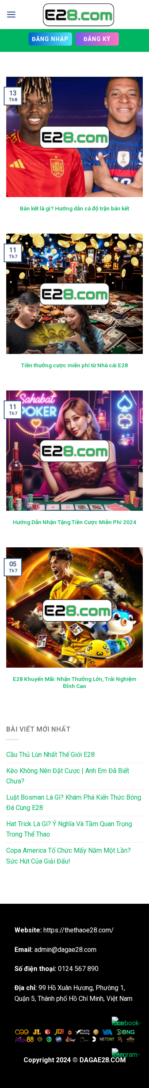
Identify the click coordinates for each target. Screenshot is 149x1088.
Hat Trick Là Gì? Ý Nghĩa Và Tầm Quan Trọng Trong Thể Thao (69, 829)
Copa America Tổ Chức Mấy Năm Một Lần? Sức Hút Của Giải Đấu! (68, 855)
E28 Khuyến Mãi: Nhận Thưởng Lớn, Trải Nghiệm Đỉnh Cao (74, 683)
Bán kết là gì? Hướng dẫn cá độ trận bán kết (74, 208)
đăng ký (97, 39)
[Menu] (11, 14)
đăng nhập (50, 39)
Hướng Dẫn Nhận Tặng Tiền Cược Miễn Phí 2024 (74, 522)
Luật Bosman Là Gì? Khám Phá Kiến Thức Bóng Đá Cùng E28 (73, 802)
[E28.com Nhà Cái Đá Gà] (78, 14)
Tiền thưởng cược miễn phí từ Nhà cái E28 (74, 365)
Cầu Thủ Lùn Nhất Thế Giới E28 (50, 755)
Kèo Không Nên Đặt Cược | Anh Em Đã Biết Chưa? (67, 776)
